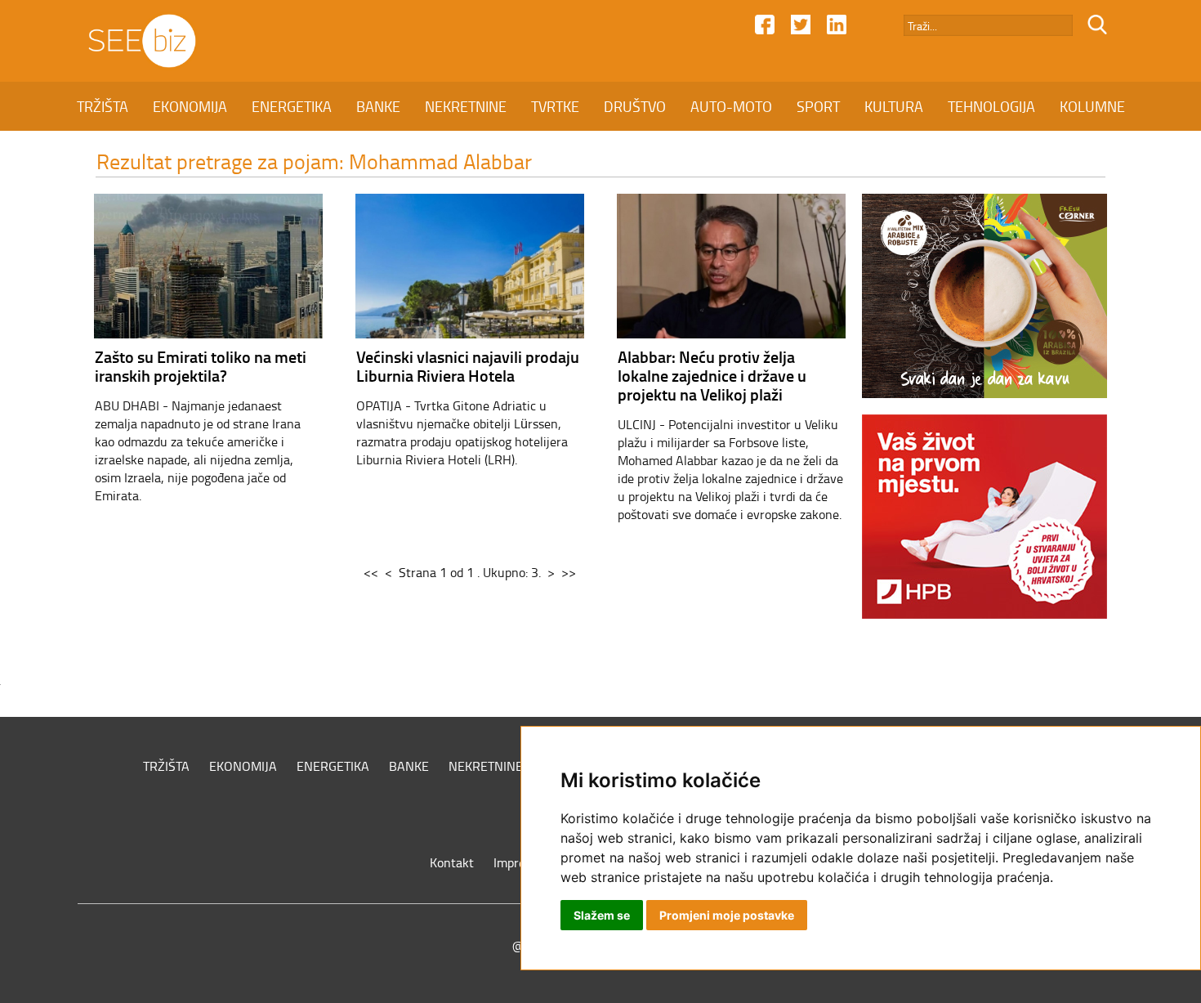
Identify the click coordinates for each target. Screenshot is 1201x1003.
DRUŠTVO (635, 106)
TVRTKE (555, 106)
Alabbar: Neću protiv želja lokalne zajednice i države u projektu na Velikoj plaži (712, 375)
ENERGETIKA (292, 106)
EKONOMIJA (190, 106)
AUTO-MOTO (731, 106)
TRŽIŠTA (102, 106)
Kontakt (452, 862)
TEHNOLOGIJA (991, 106)
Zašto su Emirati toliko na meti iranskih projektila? (200, 366)
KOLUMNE (1092, 106)
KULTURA (893, 106)
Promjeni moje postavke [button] (726, 915)
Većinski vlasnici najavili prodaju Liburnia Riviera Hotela (467, 366)
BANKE (378, 106)
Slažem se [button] (602, 915)
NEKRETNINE (466, 106)
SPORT (818, 106)
